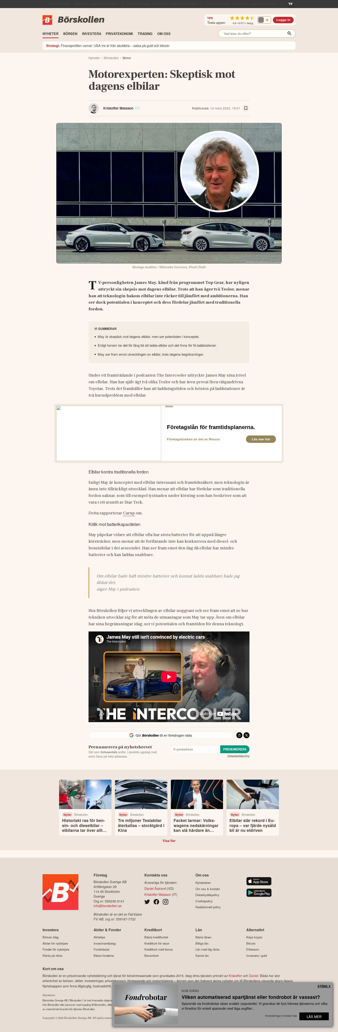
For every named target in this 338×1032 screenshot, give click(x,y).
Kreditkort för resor (156, 943)
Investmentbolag (105, 943)
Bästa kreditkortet (156, 937)
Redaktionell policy (208, 907)
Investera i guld (256, 955)
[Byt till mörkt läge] (264, 20)
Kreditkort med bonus (158, 949)
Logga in (283, 20)
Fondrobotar (101, 949)
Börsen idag (50, 937)
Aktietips (99, 937)
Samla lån (202, 955)
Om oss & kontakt (207, 889)
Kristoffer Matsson (118, 108)
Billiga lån (201, 943)
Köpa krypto (254, 937)
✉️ (137, 108)
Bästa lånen (203, 937)
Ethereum (252, 949)
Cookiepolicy (204, 901)
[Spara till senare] (245, 108)
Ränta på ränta (52, 955)
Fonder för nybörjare (56, 949)
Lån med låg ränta (207, 949)
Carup (129, 513)
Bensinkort (151, 955)
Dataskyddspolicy (238, 756)
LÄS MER (314, 1016)
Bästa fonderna (104, 955)
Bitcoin (250, 943)
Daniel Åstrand (155, 888)
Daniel (253, 975)
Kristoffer (235, 975)
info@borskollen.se (108, 905)
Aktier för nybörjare (55, 943)
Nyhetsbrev (203, 882)
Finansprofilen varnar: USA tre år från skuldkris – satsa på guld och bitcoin (107, 45)
